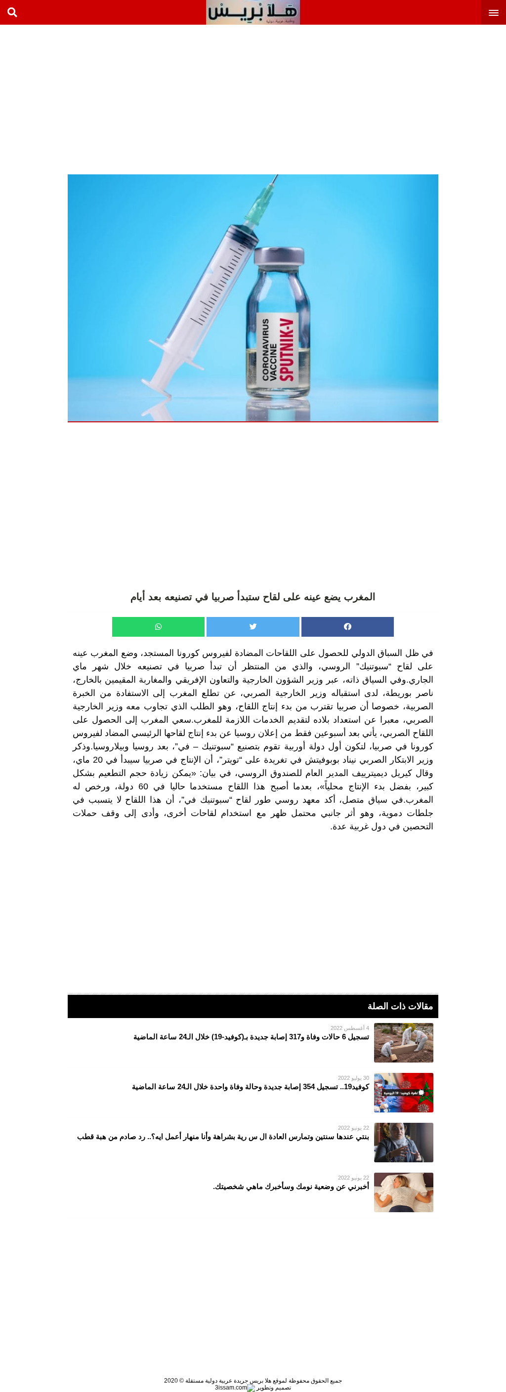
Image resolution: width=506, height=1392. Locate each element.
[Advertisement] (432, 99)
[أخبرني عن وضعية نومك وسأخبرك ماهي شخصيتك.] (253, 1192)
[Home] (253, 12)
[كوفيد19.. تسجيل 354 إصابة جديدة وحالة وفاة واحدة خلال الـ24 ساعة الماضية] (253, 1092)
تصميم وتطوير (273, 1387)
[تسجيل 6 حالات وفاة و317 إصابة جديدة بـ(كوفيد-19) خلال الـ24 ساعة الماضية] (253, 1042)
